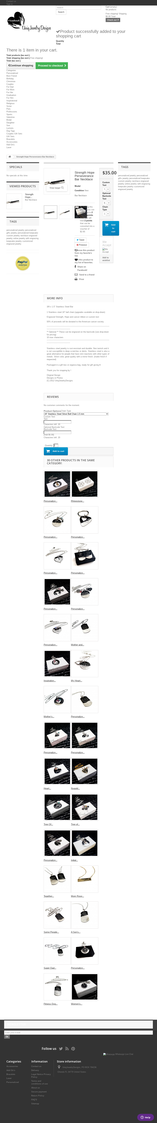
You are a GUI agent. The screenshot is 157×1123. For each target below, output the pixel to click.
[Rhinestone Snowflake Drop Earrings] (84, 484)
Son (8, 125)
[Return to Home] (10, 157)
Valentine (10, 117)
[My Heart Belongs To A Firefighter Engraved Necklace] (84, 663)
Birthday (10, 78)
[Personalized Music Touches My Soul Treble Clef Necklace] (57, 484)
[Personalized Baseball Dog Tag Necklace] (84, 699)
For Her (9, 92)
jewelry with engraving (28, 238)
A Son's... (75, 932)
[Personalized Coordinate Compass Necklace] (84, 951)
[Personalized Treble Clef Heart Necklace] (57, 520)
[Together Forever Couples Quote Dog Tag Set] (57, 879)
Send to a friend (86, 275)
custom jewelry (13, 235)
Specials (16, 167)
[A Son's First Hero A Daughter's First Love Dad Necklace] (84, 915)
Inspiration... (50, 680)
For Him (9, 98)
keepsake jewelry (14, 241)
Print (81, 279)
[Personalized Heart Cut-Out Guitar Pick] (84, 520)
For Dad (9, 87)
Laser (8, 147)
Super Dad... (50, 968)
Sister (9, 106)
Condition (79, 190)
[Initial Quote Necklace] (84, 843)
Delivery (35, 1070)
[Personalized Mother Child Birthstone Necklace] (57, 627)
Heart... (47, 788)
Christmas (10, 81)
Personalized (12, 73)
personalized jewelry (15, 230)
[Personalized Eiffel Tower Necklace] (57, 591)
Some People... (51, 932)
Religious (10, 103)
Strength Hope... (29, 195)
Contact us (11, 1)
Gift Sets (10, 136)
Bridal (8, 120)
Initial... (74, 860)
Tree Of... (48, 824)
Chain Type (105, 208)
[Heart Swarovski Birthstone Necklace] (57, 771)
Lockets (9, 128)
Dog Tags (10, 131)
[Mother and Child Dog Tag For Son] (84, 627)
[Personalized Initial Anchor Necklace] (84, 735)
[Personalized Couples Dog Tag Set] (84, 555)
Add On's (10, 145)
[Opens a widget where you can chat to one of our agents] (145, 1117)
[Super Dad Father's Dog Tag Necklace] (57, 951)
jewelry (14, 233)
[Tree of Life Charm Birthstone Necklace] (84, 807)
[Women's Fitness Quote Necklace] (84, 986)
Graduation (11, 95)
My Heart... (76, 680)
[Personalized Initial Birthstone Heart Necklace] (57, 735)
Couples (10, 84)
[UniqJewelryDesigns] (28, 22)
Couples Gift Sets (14, 134)
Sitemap (35, 1104)
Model (77, 186)
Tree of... (75, 824)
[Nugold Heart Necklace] (84, 771)
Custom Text (106, 183)
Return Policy (37, 1096)
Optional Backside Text (106, 196)
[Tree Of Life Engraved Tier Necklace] (57, 807)
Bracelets (10, 139)
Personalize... (50, 501)
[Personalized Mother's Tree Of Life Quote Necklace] (84, 591)
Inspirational (11, 100)
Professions (11, 111)
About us (35, 1088)
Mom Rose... (77, 896)
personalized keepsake (28, 233)
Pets (8, 109)
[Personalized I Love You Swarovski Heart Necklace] (57, 555)
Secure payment (39, 1092)
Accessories (11, 142)
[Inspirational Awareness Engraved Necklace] (57, 663)
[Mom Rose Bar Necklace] (84, 879)
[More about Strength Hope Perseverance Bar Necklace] (14, 201)
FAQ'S (34, 1100)
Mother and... (77, 644)
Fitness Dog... (51, 1004)
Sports (9, 114)
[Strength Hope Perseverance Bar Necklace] (50, 212)
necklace (24, 235)
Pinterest (82, 245)
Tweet (81, 240)
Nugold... (75, 788)
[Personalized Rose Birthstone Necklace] (57, 843)
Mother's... (49, 716)
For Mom (10, 89)
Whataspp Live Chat (124, 1054)
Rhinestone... (77, 501)
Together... (49, 896)
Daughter (10, 123)
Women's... (76, 1004)
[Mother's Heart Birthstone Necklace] (57, 699)
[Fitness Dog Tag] (57, 986)
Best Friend (11, 76)
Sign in (9, 4)
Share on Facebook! (82, 268)
